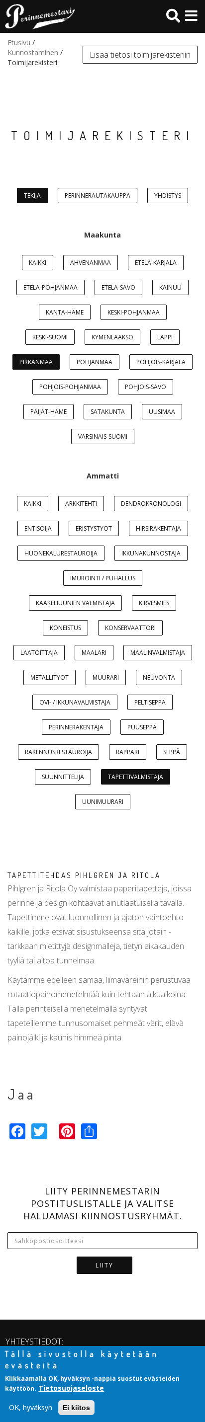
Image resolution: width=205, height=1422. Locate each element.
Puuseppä (142, 727)
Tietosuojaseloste (71, 1388)
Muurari (106, 677)
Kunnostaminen (32, 52)
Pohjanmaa (94, 362)
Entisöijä (38, 528)
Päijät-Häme (48, 411)
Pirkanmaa (36, 362)
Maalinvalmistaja (157, 652)
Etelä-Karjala (156, 262)
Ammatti (103, 475)
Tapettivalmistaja (135, 777)
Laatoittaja (39, 652)
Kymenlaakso (112, 337)
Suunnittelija (63, 777)
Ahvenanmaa (90, 262)
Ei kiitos (76, 1408)
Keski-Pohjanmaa (133, 312)
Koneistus (65, 628)
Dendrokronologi (151, 503)
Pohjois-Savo (145, 387)
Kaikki (37, 262)
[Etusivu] (37, 16)
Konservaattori (130, 628)
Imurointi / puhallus (102, 578)
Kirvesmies (154, 603)
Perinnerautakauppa (97, 195)
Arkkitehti (81, 503)
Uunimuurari (102, 801)
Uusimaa (162, 411)
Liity (104, 1265)
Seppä (171, 752)
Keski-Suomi (50, 337)
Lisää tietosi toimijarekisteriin (140, 54)
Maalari (94, 652)
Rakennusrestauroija (58, 752)
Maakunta (102, 234)
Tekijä (32, 195)
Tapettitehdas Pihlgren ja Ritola (84, 875)
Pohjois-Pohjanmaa (70, 387)
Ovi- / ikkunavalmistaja (74, 702)
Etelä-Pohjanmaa (50, 287)
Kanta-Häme (65, 312)
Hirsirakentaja (158, 528)
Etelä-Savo (118, 287)
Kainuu (170, 287)
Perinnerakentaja (76, 727)
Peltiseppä (150, 702)
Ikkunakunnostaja (151, 553)
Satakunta (108, 411)
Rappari (127, 752)
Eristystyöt (94, 528)
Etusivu (18, 42)
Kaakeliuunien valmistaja (75, 603)
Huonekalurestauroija (61, 553)
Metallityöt (49, 677)
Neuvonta (159, 677)
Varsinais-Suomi (102, 436)
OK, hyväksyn (30, 1407)
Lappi (165, 337)
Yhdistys (167, 195)
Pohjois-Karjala (161, 362)
